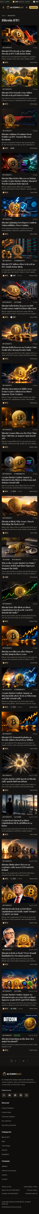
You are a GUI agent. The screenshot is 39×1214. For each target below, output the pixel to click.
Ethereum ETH (19, 261)
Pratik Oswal (33, 1050)
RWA (3, 1141)
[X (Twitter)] (4, 1095)
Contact (4, 1179)
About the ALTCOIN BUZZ (11, 1190)
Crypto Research (8, 1108)
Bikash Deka (33, 275)
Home (3, 15)
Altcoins (17, 302)
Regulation (5, 1154)
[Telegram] (15, 1095)
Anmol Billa (33, 192)
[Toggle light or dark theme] (26, 7)
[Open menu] (3, 7)
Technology (6, 1146)
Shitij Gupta (33, 104)
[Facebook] (21, 1095)
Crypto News (6, 1112)
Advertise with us (31, 1194)
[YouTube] (9, 1095)
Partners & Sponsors (9, 1171)
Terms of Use (6, 1187)
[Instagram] (26, 1095)
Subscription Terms (30, 1187)
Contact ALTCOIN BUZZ (10, 1194)
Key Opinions (6, 1121)
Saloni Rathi (33, 62)
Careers (4, 1175)
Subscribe (33, 7)
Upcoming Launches (9, 1125)
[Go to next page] (27, 1061)
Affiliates (4, 1166)
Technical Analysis (8, 1117)
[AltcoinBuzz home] (15, 7)
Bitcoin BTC (7, 48)
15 (23, 1061)
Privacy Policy (32, 1190)
